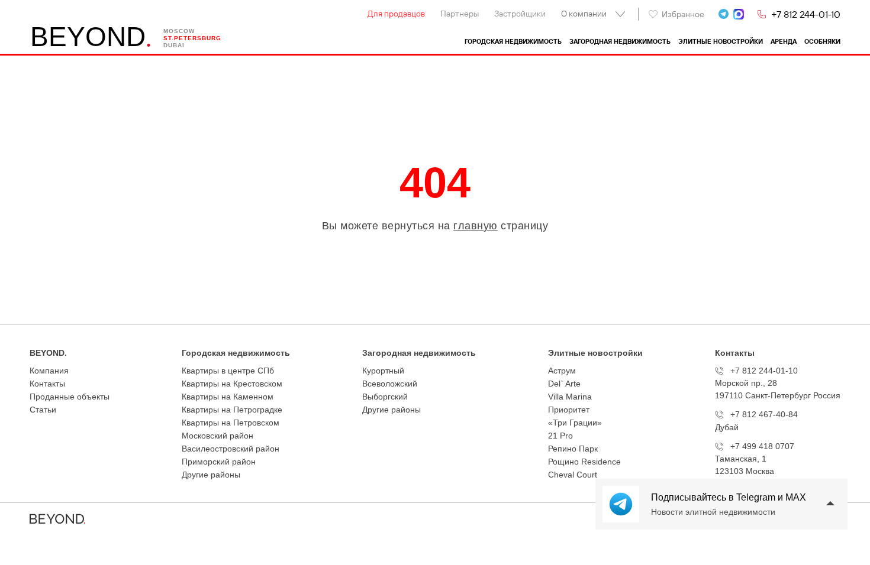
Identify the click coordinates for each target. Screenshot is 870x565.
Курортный (383, 370)
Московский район (217, 435)
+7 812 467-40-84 (764, 414)
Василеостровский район (230, 448)
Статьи (43, 409)
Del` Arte (564, 383)
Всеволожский (389, 383)
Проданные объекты (69, 396)
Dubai (174, 45)
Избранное (683, 14)
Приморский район (219, 461)
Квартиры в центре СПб (228, 370)
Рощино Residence (584, 461)
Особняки (822, 41)
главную (475, 226)
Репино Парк (573, 448)
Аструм (562, 370)
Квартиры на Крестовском (232, 383)
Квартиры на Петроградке (232, 409)
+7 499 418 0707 (762, 446)
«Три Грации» (575, 422)
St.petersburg (192, 38)
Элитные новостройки (720, 41)
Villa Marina (570, 396)
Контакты (47, 383)
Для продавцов (396, 13)
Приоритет (568, 409)
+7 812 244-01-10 (805, 14)
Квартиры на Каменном (227, 396)
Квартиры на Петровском (230, 422)
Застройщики (520, 13)
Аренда (784, 41)
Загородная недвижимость (620, 41)
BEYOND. (48, 353)
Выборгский (385, 396)
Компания (49, 370)
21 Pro (560, 435)
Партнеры (459, 13)
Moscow (179, 31)
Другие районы (211, 474)
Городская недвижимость (513, 41)
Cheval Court (572, 474)
